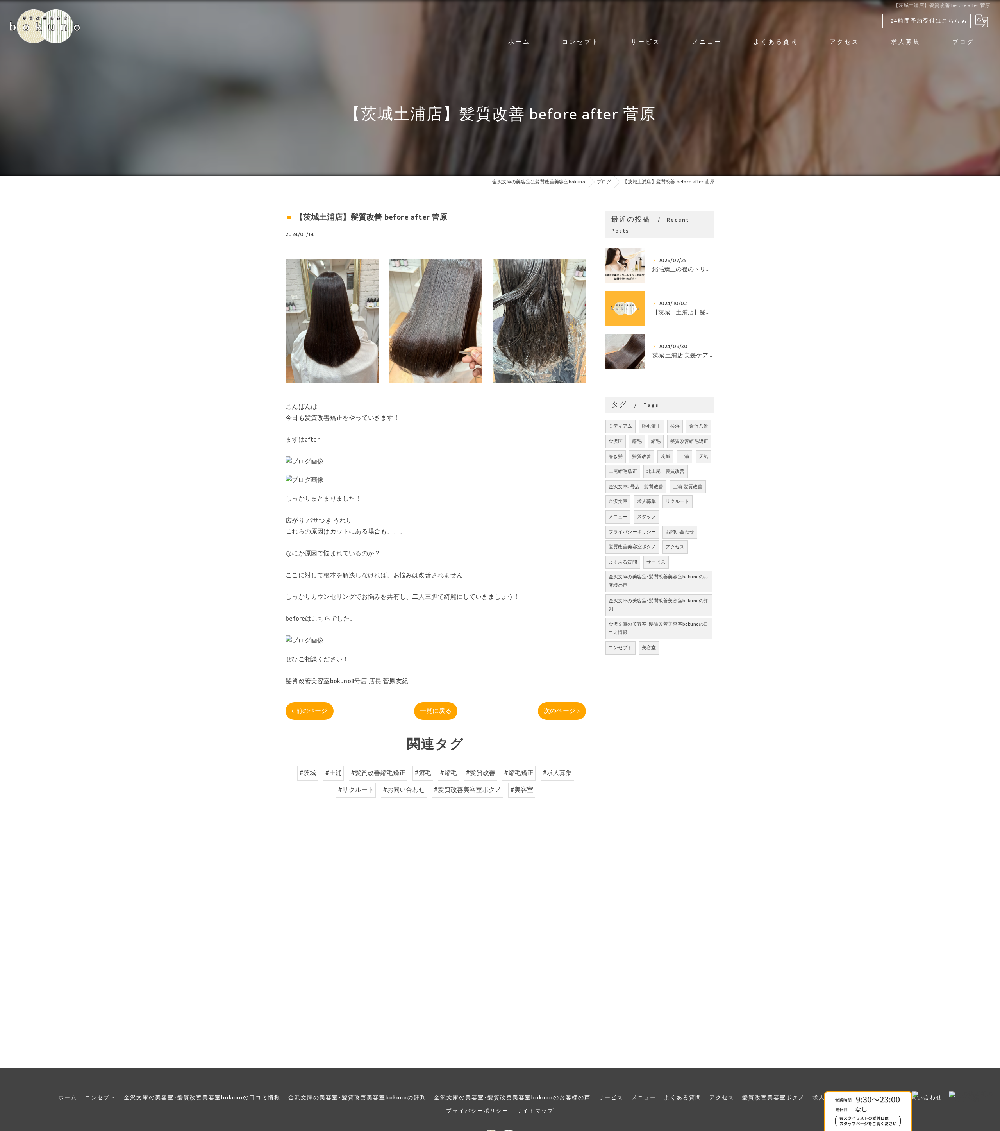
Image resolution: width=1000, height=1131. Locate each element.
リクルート (677, 501)
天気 (703, 456)
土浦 (684, 456)
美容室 (649, 647)
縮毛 (656, 441)
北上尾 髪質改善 (665, 471)
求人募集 (646, 501)
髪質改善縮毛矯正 (689, 441)
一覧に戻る (436, 711)
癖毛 (636, 441)
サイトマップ (535, 1111)
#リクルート (356, 790)
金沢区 (616, 441)
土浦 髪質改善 (687, 486)
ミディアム (620, 426)
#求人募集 (557, 773)
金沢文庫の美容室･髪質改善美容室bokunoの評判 (659, 605)
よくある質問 (623, 562)
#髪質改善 (480, 773)
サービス (656, 562)
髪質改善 (641, 456)
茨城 (665, 456)
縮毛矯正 (651, 426)
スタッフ (646, 517)
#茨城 (307, 773)
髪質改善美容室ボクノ (632, 547)
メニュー (618, 517)
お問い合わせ (680, 532)
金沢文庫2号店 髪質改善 (636, 486)
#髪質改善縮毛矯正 (378, 773)
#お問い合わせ (404, 790)
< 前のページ (309, 711)
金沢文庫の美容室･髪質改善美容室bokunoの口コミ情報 (659, 628)
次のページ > (562, 711)
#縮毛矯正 (519, 773)
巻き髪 (616, 456)
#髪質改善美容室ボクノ (467, 790)
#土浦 (333, 773)
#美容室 (522, 790)
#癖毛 (423, 773)
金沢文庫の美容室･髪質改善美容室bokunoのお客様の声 (659, 581)
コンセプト (620, 647)
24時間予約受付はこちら (926, 20)
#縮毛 (448, 773)
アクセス (675, 547)
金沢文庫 (618, 501)
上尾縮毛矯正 (623, 471)
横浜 (675, 426)
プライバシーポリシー (632, 532)
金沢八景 (698, 426)
